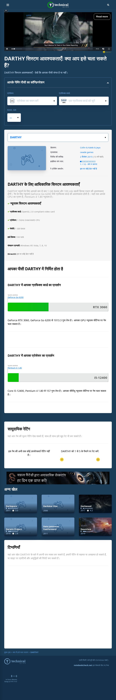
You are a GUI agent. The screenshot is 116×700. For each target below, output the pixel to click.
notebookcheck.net (83, 665)
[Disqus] (58, 606)
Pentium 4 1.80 (15, 368)
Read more (102, 16)
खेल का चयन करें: (58, 137)
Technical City (58, 5)
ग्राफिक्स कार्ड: (64, 93)
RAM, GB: (12, 109)
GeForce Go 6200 (15, 297)
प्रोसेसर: (10, 93)
